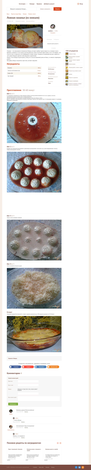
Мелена (10, 414)
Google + (29, 367)
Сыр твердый (10, 76)
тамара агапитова (10, 429)
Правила (39, 4)
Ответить (26, 411)
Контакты (47, 467)
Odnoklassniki (54, 367)
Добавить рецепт (49, 4)
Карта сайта (41, 467)
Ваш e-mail (10, 385)
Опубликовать (13, 404)
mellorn (16, 418)
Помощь (52, 467)
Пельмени (10, 67)
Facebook (16, 367)
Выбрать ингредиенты (45, 9)
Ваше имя (10, 381)
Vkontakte (41, 367)
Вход (81, 4)
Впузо (8, 14)
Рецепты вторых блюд (16, 14)
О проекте (35, 467)
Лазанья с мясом (32, 14)
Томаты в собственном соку (14, 70)
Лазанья (24, 14)
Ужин (49, 83)
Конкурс (32, 4)
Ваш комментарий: (12, 397)
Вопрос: (10, 389)
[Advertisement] (34, 203)
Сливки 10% (10, 73)
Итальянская (51, 73)
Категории (22, 4)
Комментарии (49, 39)
